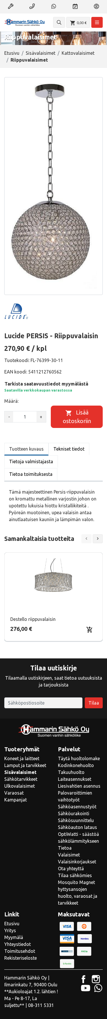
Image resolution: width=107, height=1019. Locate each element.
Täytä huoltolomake (79, 758)
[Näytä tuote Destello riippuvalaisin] (53, 581)
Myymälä (13, 937)
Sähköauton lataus (77, 827)
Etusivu (11, 53)
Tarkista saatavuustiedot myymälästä (46, 383)
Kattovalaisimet (78, 53)
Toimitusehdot (19, 951)
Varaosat (14, 792)
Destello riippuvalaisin (33, 619)
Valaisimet (69, 854)
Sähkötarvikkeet (20, 779)
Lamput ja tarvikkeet (25, 765)
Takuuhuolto (71, 772)
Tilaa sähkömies (75, 875)
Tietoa (65, 847)
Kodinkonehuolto (76, 765)
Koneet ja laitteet (21, 758)
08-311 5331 (41, 1005)
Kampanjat (15, 799)
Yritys (10, 930)
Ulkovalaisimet (19, 786)
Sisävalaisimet (40, 53)
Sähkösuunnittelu (76, 820)
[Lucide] (16, 311)
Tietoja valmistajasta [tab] (31, 461)
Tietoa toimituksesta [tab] (31, 474)
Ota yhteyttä (71, 868)
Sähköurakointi (73, 813)
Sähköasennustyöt (77, 806)
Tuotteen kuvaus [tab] (26, 448)
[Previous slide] (86, 538)
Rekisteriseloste (20, 958)
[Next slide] (98, 538)
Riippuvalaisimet (29, 59)
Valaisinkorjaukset (77, 861)
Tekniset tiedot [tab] (68, 448)
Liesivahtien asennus (79, 786)
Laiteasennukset (74, 779)
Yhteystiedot (17, 944)
